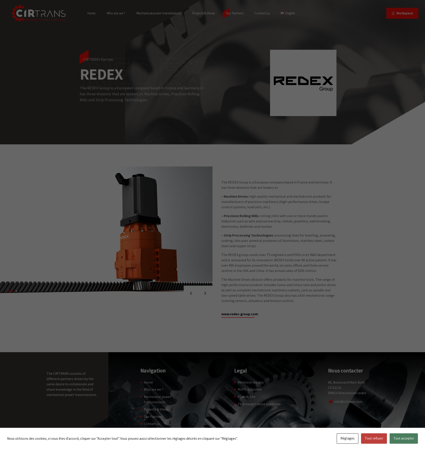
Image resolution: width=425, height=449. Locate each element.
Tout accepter (403, 438)
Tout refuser (374, 438)
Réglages (347, 438)
